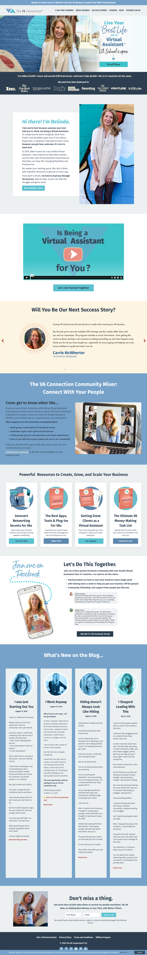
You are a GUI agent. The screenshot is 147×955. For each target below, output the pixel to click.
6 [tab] (82, 370)
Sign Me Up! (109, 915)
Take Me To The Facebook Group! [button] (95, 634)
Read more (48, 805)
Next (144, 340)
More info (123, 952)
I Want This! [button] (56, 541)
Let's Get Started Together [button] (73, 287)
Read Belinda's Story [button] (33, 188)
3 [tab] (72, 370)
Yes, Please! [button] (91, 541)
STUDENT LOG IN (133, 10)
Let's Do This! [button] (21, 541)
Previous (2, 340)
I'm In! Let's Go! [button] (125, 541)
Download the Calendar (17, 452)
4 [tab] (75, 370)
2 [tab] (68, 370)
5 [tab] (79, 370)
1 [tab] (65, 370)
